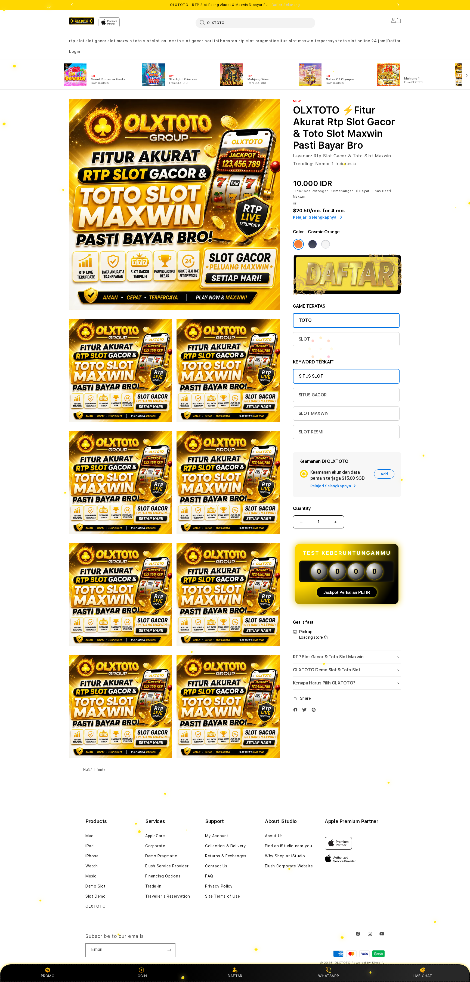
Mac (89, 836)
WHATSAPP (329, 976)
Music (91, 876)
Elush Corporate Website (289, 866)
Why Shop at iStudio (285, 856)
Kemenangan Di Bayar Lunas (356, 191)
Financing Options (162, 876)
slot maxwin (119, 41)
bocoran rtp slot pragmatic (248, 41)
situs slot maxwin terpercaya (307, 41)
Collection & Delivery (225, 846)
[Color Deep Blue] (312, 244)
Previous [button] (72, 5)
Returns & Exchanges (225, 856)
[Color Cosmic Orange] (298, 244)
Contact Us (216, 866)
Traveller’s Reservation (167, 896)
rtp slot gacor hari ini (197, 41)
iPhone (92, 856)
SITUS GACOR (313, 394)
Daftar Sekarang (286, 5)
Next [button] (398, 5)
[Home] (81, 21)
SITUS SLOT (311, 376)
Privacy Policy (219, 886)
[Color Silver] (325, 244)
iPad (89, 846)
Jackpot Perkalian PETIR (346, 592)
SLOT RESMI (311, 432)
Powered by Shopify (368, 963)
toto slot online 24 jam (361, 41)
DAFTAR (235, 976)
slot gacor (96, 41)
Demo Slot (95, 886)
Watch (91, 866)
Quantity (302, 508)
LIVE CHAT (422, 976)
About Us (274, 836)
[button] (77, 41)
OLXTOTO (95, 906)
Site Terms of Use (222, 896)
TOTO (305, 320)
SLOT (304, 339)
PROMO (48, 976)
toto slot (142, 41)
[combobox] (255, 22)
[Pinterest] (315, 711)
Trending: (303, 163)
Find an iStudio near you (288, 846)
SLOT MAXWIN (314, 413)
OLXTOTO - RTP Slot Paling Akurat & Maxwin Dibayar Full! (235, 5)
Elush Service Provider (166, 866)
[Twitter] (306, 711)
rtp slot (77, 41)
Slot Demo (95, 896)
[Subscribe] (169, 950)
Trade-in (153, 886)
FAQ (209, 876)
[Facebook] (297, 711)
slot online (163, 41)
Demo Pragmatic (161, 856)
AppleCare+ (156, 836)
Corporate (155, 846)
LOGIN (141, 976)
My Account (216, 836)
